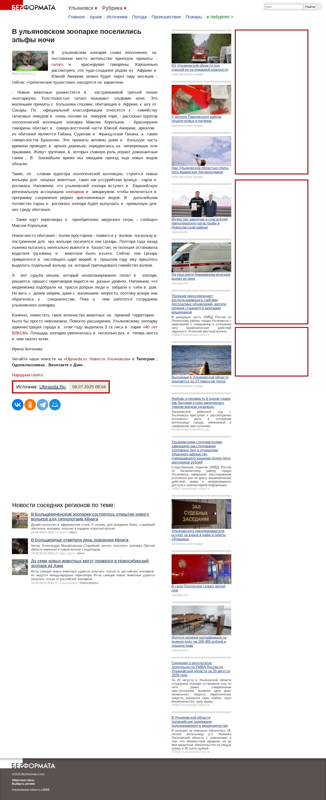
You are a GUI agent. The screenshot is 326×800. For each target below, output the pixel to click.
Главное (76, 17)
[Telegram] (42, 404)
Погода (139, 17)
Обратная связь (23, 780)
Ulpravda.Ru (52, 386)
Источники (117, 17)
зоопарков (74, 191)
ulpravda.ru (28, 73)
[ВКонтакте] (17, 404)
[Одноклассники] (30, 404)
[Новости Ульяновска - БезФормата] (28, 6)
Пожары (194, 17)
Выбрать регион (23, 783)
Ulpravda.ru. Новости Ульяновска (97, 359)
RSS (46, 789)
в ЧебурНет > (220, 17)
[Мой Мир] (55, 404)
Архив (96, 17)
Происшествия (166, 17)
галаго (57, 64)
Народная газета (27, 375)
